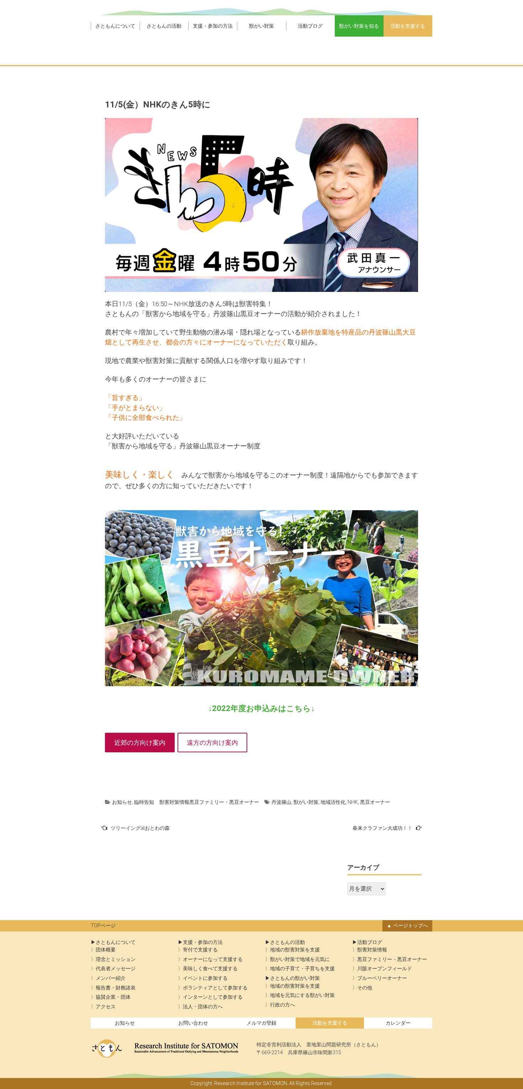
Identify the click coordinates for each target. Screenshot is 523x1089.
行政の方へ (282, 1005)
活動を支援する (407, 26)
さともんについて (115, 26)
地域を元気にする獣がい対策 (302, 995)
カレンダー (398, 1023)
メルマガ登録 (261, 1023)
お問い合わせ (193, 1023)
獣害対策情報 (174, 802)
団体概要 (106, 950)
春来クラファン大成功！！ (382, 828)
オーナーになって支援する (213, 959)
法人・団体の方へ (203, 1007)
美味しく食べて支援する (210, 969)
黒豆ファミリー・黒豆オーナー (224, 802)
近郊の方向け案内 (139, 742)
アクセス (106, 1007)
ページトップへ (410, 926)
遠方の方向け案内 (212, 742)
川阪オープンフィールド (384, 969)
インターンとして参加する (213, 997)
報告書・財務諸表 (116, 988)
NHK (353, 802)
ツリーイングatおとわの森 (140, 828)
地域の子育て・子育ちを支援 (302, 969)
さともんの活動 (164, 26)
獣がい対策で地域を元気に (300, 959)
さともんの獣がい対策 (295, 978)
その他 (364, 988)
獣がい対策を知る (359, 26)
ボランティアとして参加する (215, 988)
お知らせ (122, 802)
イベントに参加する (205, 978)
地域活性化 (333, 802)
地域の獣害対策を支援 (295, 950)
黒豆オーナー (375, 802)
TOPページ (103, 926)
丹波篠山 (281, 802)
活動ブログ (310, 26)
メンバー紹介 (111, 978)
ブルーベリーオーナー (382, 978)
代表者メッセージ (116, 969)
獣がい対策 (261, 26)
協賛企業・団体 (113, 997)
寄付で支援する (200, 950)
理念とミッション (116, 959)
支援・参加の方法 (213, 26)
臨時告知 (144, 802)
